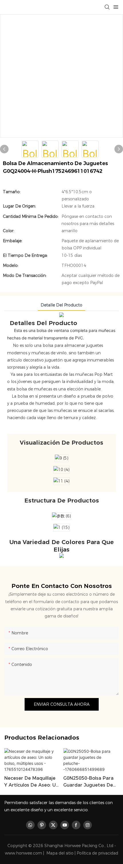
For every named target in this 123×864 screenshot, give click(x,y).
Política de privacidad (97, 853)
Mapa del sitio (60, 853)
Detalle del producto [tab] (61, 305)
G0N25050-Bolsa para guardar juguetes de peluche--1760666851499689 (88, 782)
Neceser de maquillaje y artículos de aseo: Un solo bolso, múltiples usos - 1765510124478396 (31, 782)
